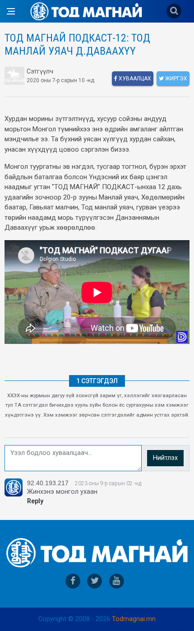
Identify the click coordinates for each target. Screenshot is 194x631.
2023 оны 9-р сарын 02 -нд (108, 483)
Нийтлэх (165, 458)
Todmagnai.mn (134, 619)
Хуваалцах (134, 78)
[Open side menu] (11, 11)
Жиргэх (175, 78)
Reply (35, 501)
